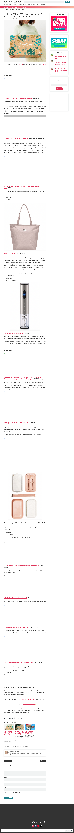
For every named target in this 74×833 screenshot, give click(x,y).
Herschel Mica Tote (10, 254)
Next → (43, 760)
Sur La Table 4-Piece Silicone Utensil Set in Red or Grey (22, 566)
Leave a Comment (23, 18)
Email (5, 782)
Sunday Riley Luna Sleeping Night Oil (16, 139)
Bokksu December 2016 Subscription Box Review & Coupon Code (61, 56)
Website (5, 787)
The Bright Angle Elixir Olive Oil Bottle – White (19, 663)
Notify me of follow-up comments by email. (15, 792)
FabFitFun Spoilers (14, 746)
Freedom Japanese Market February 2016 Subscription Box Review (61, 70)
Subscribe (59, 88)
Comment (6, 769)
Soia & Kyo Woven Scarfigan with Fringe (17, 627)
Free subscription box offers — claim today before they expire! (15, 7)
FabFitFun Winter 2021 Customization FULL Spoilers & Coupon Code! (19, 733)
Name (5, 777)
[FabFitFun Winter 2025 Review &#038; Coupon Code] (30, 727)
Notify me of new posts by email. (13, 795)
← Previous (8, 760)
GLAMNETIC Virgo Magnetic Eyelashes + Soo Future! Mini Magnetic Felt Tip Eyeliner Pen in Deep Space (23, 378)
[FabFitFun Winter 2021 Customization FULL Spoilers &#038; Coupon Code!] (19, 727)
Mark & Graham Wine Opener (13, 333)
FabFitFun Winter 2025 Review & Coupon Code (29, 732)
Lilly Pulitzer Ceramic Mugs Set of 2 (15, 598)
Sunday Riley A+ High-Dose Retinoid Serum (18, 98)
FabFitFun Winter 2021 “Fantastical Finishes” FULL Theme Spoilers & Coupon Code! (8, 733)
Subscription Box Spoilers (26, 746)
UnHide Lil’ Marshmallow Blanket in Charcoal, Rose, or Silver (22, 187)
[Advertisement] (59, 102)
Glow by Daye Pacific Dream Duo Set (16, 423)
